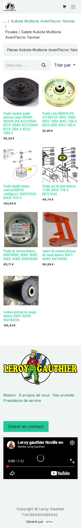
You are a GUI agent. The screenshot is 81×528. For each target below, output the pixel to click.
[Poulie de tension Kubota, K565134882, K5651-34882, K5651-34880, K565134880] (21, 229)
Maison (9, 395)
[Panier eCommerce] (64, 6)
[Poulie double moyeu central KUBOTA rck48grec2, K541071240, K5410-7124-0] (21, 164)
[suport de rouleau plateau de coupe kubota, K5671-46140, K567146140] (60, 229)
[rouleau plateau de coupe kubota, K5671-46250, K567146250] (21, 290)
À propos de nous (34, 395)
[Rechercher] (44, 65)
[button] (65, 65)
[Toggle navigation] (73, 6)
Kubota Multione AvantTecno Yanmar (43, 21)
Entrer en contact (26, 426)
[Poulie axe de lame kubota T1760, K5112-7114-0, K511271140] (60, 164)
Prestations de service (22, 400)
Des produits (63, 395)
